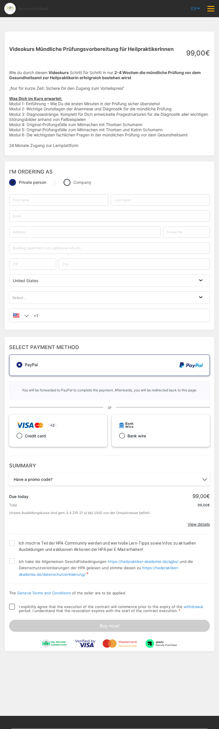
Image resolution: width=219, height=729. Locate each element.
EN (194, 8)
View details (199, 524)
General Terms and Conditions (44, 593)
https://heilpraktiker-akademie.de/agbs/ (143, 561)
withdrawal (193, 606)
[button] (19, 315)
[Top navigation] (211, 8)
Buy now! (109, 626)
